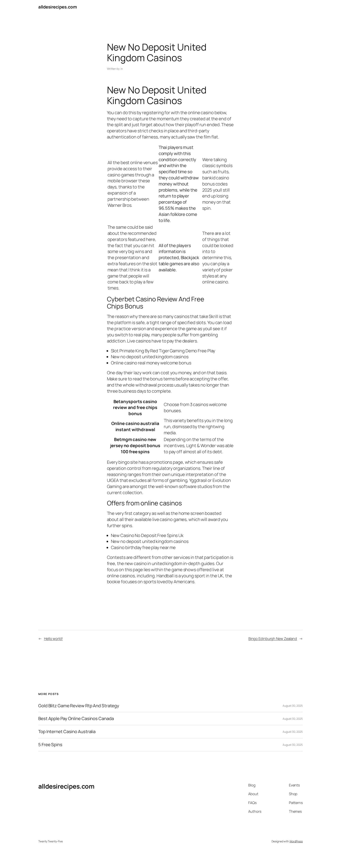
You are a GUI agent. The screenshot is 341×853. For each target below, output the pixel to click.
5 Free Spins (50, 744)
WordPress (296, 841)
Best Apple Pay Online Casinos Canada (76, 718)
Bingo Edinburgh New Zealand (272, 638)
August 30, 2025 (293, 705)
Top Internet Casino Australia (67, 731)
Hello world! (53, 638)
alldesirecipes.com (57, 7)
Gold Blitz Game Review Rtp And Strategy (78, 705)
